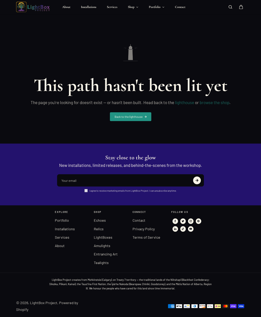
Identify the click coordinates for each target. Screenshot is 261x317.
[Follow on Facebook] (175, 221)
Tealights (101, 262)
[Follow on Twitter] (183, 221)
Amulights (102, 245)
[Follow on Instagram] (191, 221)
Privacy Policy (144, 229)
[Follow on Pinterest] (198, 221)
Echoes (100, 220)
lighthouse (184, 102)
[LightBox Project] (34, 7)
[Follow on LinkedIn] (175, 229)
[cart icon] (241, 7)
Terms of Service (146, 237)
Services (112, 7)
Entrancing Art (106, 254)
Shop (131, 7)
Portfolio (155, 7)
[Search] (230, 7)
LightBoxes (103, 237)
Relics (99, 229)
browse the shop (214, 102)
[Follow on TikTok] (183, 229)
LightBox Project (43, 302)
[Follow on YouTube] (191, 229)
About (66, 7)
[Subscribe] (197, 180)
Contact (180, 7)
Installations (88, 7)
